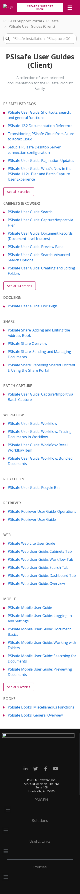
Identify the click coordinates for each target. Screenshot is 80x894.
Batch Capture (17, 385)
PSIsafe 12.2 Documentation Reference (40, 125)
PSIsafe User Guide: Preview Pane (36, 246)
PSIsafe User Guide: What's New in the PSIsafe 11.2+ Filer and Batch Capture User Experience (40, 174)
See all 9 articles (18, 687)
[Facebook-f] (46, 769)
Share (8, 321)
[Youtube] (56, 769)
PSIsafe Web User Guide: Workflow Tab (40, 559)
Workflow (13, 415)
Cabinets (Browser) (21, 203)
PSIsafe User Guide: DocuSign (32, 306)
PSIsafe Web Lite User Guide (31, 543)
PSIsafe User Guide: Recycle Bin (34, 487)
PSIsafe (52, 21)
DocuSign (12, 297)
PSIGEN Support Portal (22, 21)
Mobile (9, 598)
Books (9, 698)
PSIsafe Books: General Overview (35, 715)
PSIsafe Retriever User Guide (32, 519)
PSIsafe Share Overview (27, 343)
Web (7, 534)
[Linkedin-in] (26, 769)
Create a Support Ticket (40, 7)
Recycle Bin (13, 479)
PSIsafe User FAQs (19, 103)
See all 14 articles (19, 286)
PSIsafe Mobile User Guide (30, 607)
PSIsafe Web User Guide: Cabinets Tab (40, 551)
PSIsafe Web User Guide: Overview (36, 583)
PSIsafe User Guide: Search (30, 211)
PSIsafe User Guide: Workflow (32, 423)
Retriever (12, 502)
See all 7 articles (18, 192)
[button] (7, 809)
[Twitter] (36, 769)
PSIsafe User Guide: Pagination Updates (41, 160)
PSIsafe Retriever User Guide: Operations (42, 511)
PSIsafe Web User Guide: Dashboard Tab (42, 575)
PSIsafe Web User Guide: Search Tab (38, 567)
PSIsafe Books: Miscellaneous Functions (41, 707)
